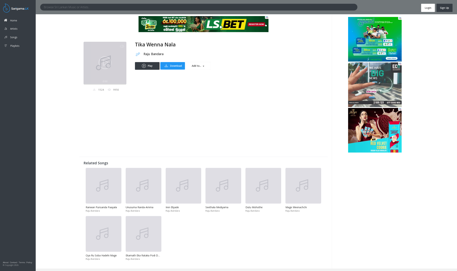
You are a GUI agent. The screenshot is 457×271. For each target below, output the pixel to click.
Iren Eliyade (172, 207)
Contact (13, 262)
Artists (13, 28)
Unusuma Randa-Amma (139, 207)
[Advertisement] (191, 127)
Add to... (197, 65)
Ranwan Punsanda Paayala (101, 207)
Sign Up (444, 7)
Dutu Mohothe (254, 207)
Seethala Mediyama (216, 207)
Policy (29, 262)
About (6, 262)
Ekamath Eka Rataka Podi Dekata (145, 255)
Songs (13, 37)
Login (428, 7)
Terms (22, 262)
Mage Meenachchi (296, 207)
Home (13, 20)
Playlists (14, 45)
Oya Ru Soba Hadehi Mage (101, 255)
